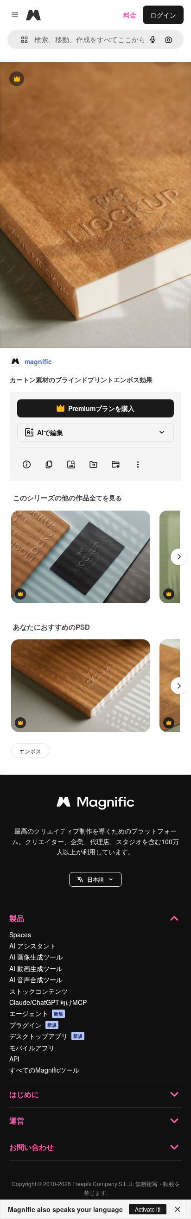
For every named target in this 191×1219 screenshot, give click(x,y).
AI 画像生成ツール (36, 956)
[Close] (177, 1209)
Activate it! (147, 1209)
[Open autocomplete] (20, 39)
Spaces (20, 934)
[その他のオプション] (137, 464)
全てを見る (105, 497)
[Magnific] (95, 804)
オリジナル (63, 79)
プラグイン (33, 1025)
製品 (16, 918)
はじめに (24, 1094)
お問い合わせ (31, 1147)
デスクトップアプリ (46, 1036)
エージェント (36, 1013)
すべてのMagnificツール (44, 1069)
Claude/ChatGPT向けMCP (48, 1002)
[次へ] (179, 557)
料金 (129, 14)
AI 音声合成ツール (36, 979)
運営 (16, 1120)
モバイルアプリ (32, 1047)
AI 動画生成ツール (36, 968)
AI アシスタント (32, 945)
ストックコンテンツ (38, 991)
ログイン (163, 14)
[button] (95, 879)
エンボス (30, 751)
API (14, 1058)
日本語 (95, 879)
